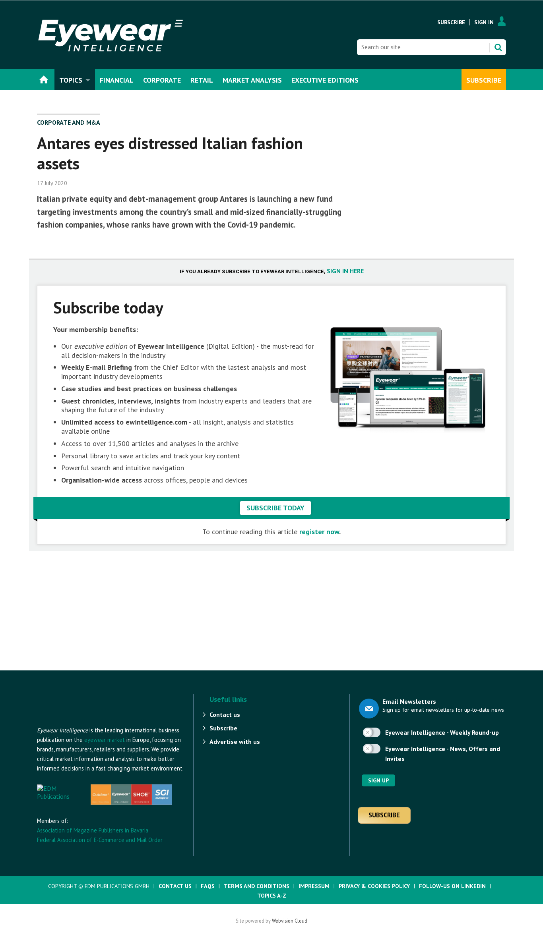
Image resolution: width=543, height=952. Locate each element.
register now (319, 531)
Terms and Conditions (256, 886)
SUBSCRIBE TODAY (275, 507)
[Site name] (80, 722)
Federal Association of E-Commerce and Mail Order (100, 840)
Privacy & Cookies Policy (374, 886)
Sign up (378, 780)
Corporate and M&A (68, 122)
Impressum (314, 886)
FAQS (208, 886)
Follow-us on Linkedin (452, 886)
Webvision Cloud (289, 920)
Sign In (484, 22)
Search (498, 47)
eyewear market (104, 739)
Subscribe (451, 22)
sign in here (345, 271)
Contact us (224, 714)
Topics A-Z (271, 895)
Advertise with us (234, 741)
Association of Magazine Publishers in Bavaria (92, 830)
